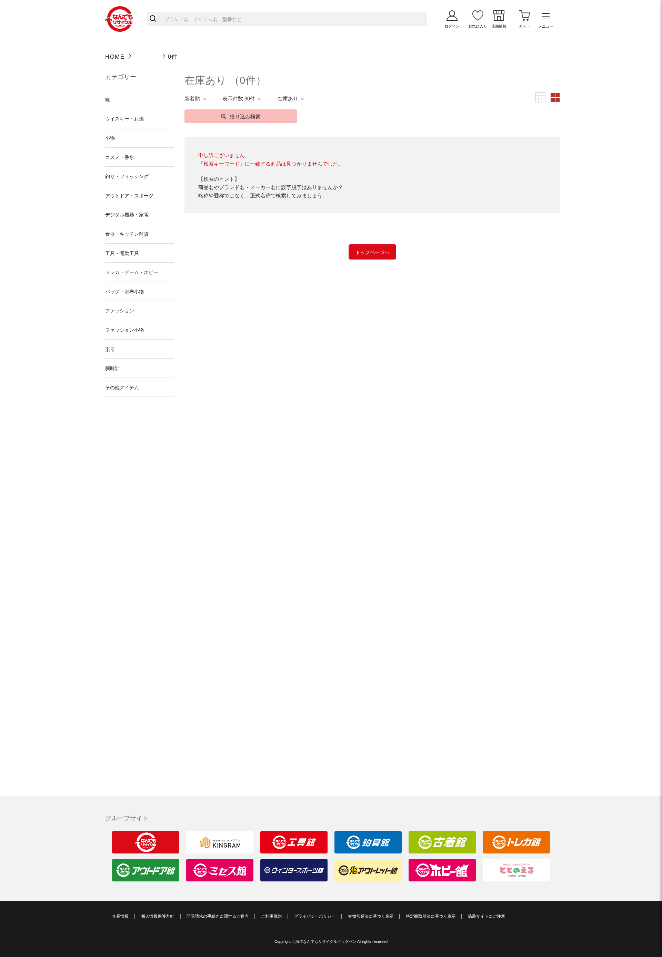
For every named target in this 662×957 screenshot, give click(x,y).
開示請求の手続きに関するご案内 (218, 916)
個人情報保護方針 (157, 916)
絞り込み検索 (245, 116)
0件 (173, 56)
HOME (114, 56)
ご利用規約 (271, 916)
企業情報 (120, 916)
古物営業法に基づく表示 (370, 916)
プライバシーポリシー (314, 916)
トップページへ (372, 251)
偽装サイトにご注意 (486, 916)
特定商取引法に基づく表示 (430, 916)
